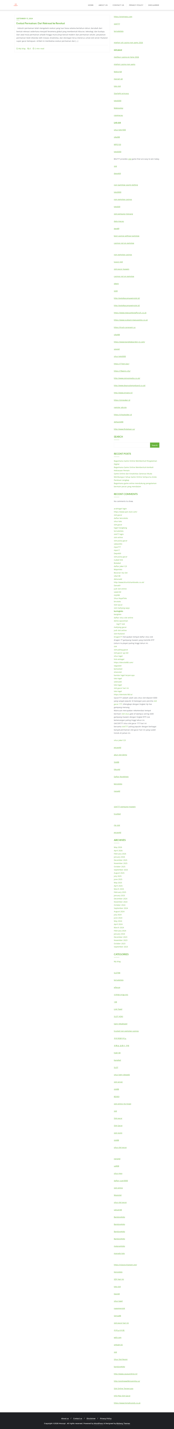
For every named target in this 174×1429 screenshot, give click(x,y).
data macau (119, 221)
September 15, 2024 (24, 18)
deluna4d (118, 579)
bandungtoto (119, 1366)
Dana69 (117, 585)
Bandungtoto (119, 1217)
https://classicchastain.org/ (125, 1265)
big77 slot (121, 624)
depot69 (117, 173)
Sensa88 (117, 1316)
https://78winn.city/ (122, 371)
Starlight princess (121, 93)
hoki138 (117, 1053)
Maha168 (118, 71)
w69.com (117, 1337)
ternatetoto (118, 31)
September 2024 (121, 908)
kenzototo (118, 784)
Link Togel (118, 1009)
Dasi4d (117, 1294)
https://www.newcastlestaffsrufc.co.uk (130, 313)
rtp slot (117, 825)
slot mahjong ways (122, 608)
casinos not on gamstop (124, 243)
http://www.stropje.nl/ (123, 393)
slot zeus (125, 714)
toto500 (117, 206)
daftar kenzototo (121, 518)
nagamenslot (119, 1308)
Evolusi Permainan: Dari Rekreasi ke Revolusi (40, 23)
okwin (116, 283)
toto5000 (117, 100)
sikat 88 (117, 576)
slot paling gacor (121, 649)
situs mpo (118, 1173)
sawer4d (117, 592)
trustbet (117, 814)
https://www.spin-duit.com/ (125, 512)
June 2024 (118, 918)
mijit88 (117, 595)
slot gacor (118, 50)
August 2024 (119, 911)
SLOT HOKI (118, 1016)
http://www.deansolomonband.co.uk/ (129, 385)
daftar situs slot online (123, 617)
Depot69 (117, 553)
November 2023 (120, 940)
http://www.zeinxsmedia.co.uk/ (127, 378)
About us (65, 1418)
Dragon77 (118, 637)
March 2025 (119, 889)
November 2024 (120, 902)
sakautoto (118, 544)
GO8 (116, 291)
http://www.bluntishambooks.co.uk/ (129, 582)
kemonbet (118, 669)
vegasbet (118, 666)
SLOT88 (117, 973)
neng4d (117, 1159)
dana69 (116, 229)
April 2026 (118, 850)
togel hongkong (120, 528)
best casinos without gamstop (126, 236)
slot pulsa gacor (120, 540)
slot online (118, 537)
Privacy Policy (105, 1418)
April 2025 (118, 886)
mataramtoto (119, 1246)
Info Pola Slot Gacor (122, 1396)
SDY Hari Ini (119, 1279)
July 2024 (118, 914)
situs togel (118, 656)
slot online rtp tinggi (122, 1104)
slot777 (117, 24)
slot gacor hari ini (121, 688)
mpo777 (117, 547)
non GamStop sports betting (126, 185)
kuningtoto (118, 611)
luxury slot (118, 262)
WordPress (98, 1423)
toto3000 (117, 192)
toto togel (118, 678)
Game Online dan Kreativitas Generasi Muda (133, 473)
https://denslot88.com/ (123, 662)
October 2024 (119, 905)
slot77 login (119, 534)
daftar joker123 (120, 566)
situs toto (118, 521)
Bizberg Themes (123, 1423)
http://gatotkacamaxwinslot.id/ (127, 298)
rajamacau (118, 115)
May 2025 (118, 882)
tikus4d (117, 769)
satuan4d (118, 1210)
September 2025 (121, 870)
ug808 (116, 1166)
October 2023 (119, 943)
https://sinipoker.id (122, 400)
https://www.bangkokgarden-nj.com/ (129, 342)
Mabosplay (118, 108)
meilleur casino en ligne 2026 (126, 57)
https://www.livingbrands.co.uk (127, 1403)
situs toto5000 (120, 356)
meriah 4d (118, 79)
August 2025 (119, 873)
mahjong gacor (120, 627)
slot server (118, 1082)
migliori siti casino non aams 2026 (128, 42)
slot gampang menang (123, 214)
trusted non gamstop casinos (126, 1031)
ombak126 (118, 1345)
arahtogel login (120, 508)
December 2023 (120, 937)
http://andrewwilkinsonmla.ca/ (127, 1381)
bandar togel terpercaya (124, 675)
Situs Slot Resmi (121, 1359)
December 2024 (120, 898)
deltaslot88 (118, 422)
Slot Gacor (118, 605)
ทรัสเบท (117, 987)
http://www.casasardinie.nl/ (125, 1374)
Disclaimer (91, 1418)
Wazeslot (118, 1195)
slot (129, 159)
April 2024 (118, 924)
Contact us (77, 1418)
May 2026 (118, 847)
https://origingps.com (123, 16)
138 (115, 1002)
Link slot (117, 122)
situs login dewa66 (122, 1074)
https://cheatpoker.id (123, 414)
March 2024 (119, 927)
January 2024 (119, 934)
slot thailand (119, 633)
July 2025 (118, 876)
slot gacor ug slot (121, 653)
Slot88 (116, 762)
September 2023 (121, 947)
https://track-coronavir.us (125, 327)
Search (118, 437)
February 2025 (120, 892)
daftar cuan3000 (121, 1180)
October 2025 (119, 866)
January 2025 (119, 895)
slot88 (116, 1089)
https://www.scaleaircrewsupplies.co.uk (131, 320)
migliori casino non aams (124, 64)
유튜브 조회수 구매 (121, 1045)
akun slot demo (120, 755)
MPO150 (117, 144)
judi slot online (120, 589)
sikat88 (117, 137)
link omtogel (119, 659)
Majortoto (118, 569)
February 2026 (120, 854)
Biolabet (117, 563)
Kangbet (117, 1060)
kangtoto (117, 614)
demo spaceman (121, 621)
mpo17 (117, 550)
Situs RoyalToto (120, 598)
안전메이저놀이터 (121, 994)
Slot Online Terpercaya (123, 1388)
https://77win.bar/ (121, 364)
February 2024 (120, 930)
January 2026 (119, 857)
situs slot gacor (120, 1147)
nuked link (118, 560)
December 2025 (120, 860)
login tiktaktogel (120, 1024)
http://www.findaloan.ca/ (124, 429)
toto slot (117, 86)
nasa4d (117, 791)
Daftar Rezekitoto (121, 776)
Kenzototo (118, 1272)
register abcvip (120, 407)
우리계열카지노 (120, 1038)
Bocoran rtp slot (121, 573)
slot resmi (118, 1133)
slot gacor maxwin (121, 269)
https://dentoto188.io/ (123, 694)
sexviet (117, 349)
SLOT (116, 1067)
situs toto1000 (120, 130)
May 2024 (118, 921)
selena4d (118, 682)
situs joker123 (120, 740)
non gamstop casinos (123, 199)
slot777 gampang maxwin (125, 806)
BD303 (116, 1096)
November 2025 (120, 863)
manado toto (119, 1253)
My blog (21, 48)
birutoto (117, 601)
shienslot (118, 672)
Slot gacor (118, 1118)
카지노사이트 (119, 1330)
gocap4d (117, 747)
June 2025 (118, 879)
